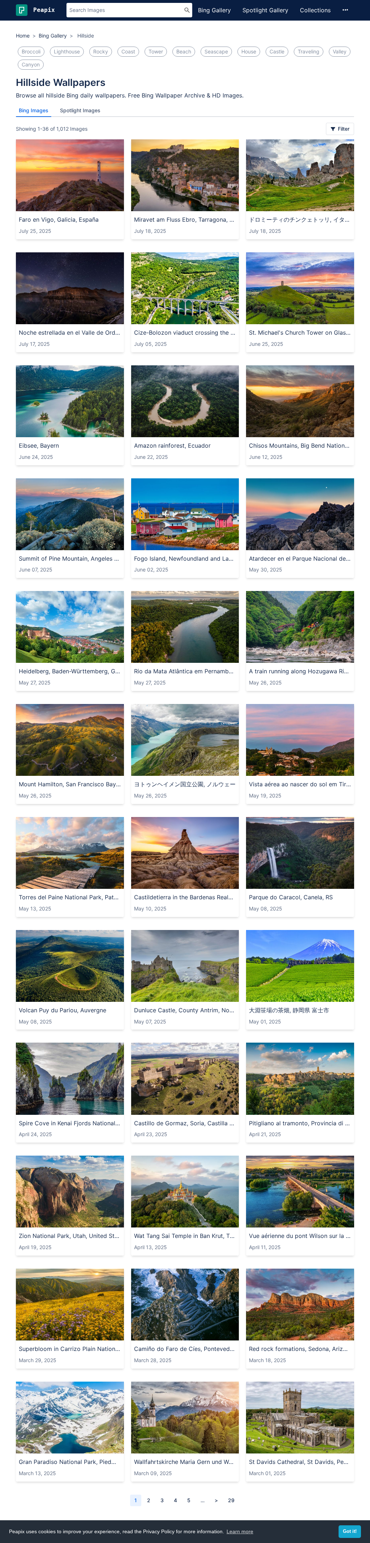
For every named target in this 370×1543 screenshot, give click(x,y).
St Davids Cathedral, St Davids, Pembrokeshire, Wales (300, 1461)
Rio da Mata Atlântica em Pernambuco (185, 671)
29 (231, 1500)
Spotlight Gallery (265, 10)
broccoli (31, 51)
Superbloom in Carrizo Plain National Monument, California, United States (70, 1348)
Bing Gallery (214, 10)
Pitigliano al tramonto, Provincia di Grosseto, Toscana (300, 1123)
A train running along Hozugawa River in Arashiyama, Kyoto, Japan (300, 671)
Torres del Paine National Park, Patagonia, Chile (70, 897)
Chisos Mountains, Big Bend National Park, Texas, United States (300, 445)
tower (156, 51)
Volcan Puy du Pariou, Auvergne (62, 1010)
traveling (308, 51)
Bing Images (33, 110)
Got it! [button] (350, 1531)
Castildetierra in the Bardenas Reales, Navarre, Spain (185, 897)
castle (277, 51)
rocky (100, 51)
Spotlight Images (80, 110)
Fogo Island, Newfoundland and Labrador (185, 558)
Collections (315, 10)
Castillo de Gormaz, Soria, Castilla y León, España (185, 1123)
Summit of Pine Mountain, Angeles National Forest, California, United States (70, 558)
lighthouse (67, 51)
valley (340, 51)
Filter (342, 129)
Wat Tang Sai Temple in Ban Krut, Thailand (185, 1235)
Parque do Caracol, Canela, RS (291, 897)
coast (128, 51)
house (248, 51)
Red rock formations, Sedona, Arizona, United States (300, 1348)
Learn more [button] (240, 1531)
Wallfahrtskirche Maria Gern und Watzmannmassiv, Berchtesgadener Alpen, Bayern (185, 1461)
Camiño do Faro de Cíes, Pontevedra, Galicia (185, 1348)
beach (183, 51)
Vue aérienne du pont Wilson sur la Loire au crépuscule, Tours (300, 1235)
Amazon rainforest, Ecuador (172, 445)
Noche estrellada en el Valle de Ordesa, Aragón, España (70, 332)
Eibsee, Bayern (39, 445)
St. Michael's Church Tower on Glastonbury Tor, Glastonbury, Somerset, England (300, 332)
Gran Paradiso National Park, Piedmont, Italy (70, 1461)
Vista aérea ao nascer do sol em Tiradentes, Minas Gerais (300, 784)
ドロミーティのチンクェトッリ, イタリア (300, 219)
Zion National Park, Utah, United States (70, 1235)
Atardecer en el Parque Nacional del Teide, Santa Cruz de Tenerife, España (300, 558)
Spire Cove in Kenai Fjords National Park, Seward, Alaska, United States (70, 1123)
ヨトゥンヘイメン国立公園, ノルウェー (185, 784)
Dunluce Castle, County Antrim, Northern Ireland (185, 1010)
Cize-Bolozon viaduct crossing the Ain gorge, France (185, 332)
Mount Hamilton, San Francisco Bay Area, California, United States (70, 784)
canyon (31, 64)
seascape (216, 51)
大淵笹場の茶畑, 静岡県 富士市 (289, 1010)
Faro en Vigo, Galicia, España (59, 219)
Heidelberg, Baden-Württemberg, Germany (70, 671)
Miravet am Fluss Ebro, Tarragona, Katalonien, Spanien (185, 219)
